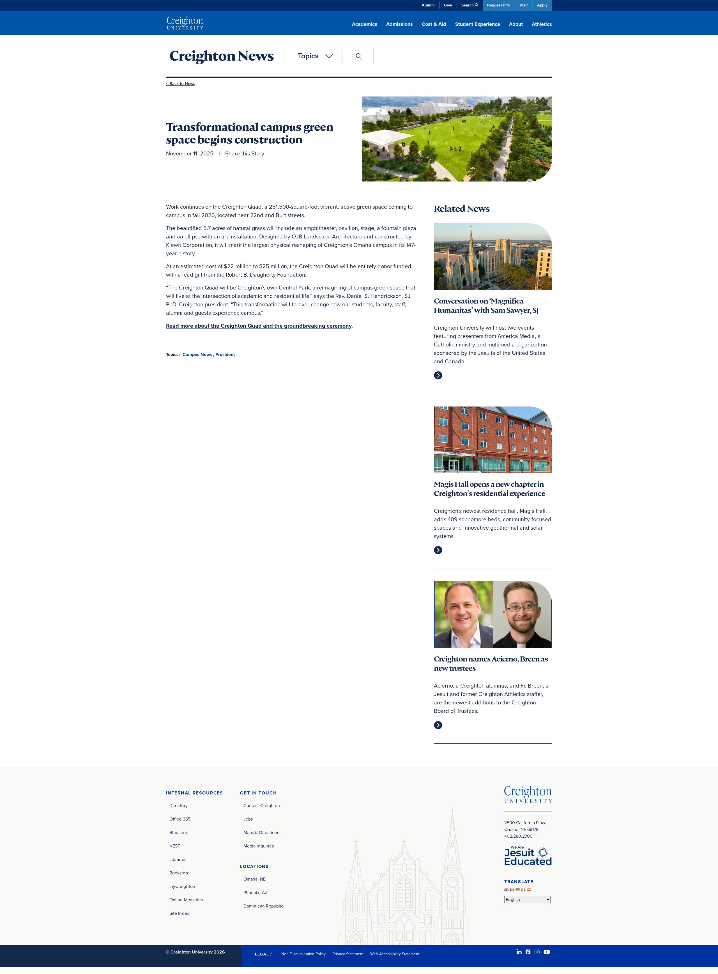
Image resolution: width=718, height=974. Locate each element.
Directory (178, 805)
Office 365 (179, 819)
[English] (507, 891)
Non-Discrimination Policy (303, 954)
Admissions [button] (399, 24)
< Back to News (180, 84)
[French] (513, 891)
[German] (518, 891)
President (225, 354)
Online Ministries (186, 900)
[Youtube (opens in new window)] (547, 952)
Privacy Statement (347, 954)
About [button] (516, 24)
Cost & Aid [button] (434, 24)
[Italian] (524, 891)
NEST (174, 846)
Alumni (428, 5)
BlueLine (178, 832)
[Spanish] (529, 891)
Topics (308, 55)
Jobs (248, 819)
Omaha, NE (254, 879)
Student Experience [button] (477, 24)
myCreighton (182, 886)
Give (448, 5)
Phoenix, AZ (255, 892)
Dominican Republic (263, 906)
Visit (523, 5)
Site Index (179, 913)
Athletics (542, 24)
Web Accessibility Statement (394, 954)
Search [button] (467, 5)
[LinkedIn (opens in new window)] (519, 952)
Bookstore (179, 873)
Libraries (177, 859)
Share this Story (244, 153)
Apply (542, 5)
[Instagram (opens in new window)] (537, 952)
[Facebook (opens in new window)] (528, 952)
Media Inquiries (258, 846)
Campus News (197, 354)
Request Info (498, 5)
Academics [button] (364, 24)
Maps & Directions (261, 832)
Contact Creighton (261, 805)
